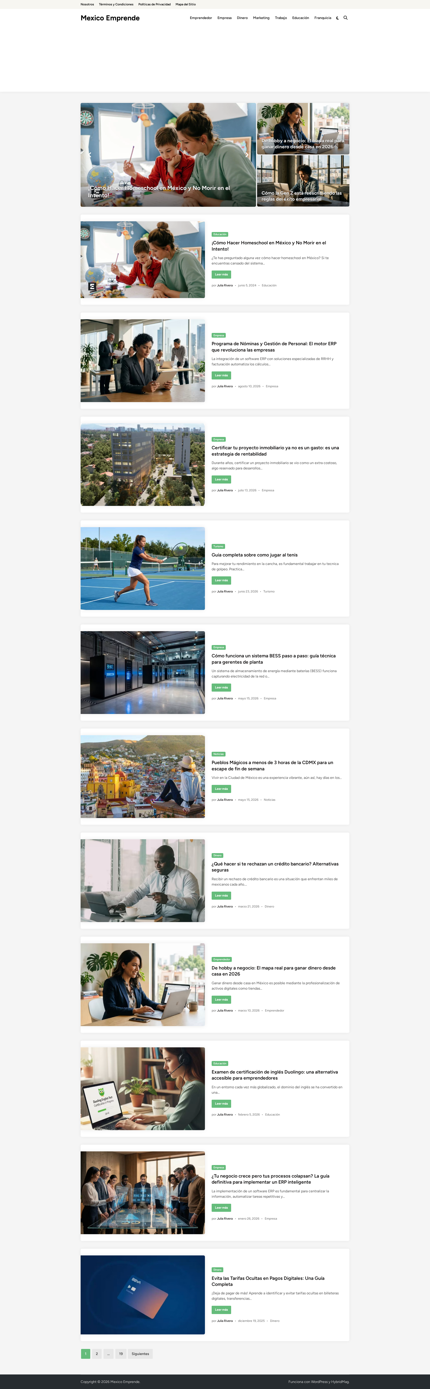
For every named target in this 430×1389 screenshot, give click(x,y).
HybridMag (340, 1382)
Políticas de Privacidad (154, 4)
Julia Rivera (225, 285)
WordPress (319, 1382)
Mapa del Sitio (186, 4)
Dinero (242, 18)
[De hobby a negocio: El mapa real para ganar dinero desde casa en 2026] (303, 128)
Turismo (218, 546)
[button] (89, 154)
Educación (300, 18)
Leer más (223, 275)
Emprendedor (201, 18)
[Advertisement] (215, 60)
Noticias (218, 754)
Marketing (261, 18)
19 (121, 1354)
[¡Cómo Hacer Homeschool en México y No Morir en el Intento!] (168, 155)
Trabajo (281, 18)
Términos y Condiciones (116, 4)
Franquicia (322, 18)
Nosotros (87, 4)
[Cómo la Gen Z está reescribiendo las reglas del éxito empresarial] (303, 181)
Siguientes (140, 1354)
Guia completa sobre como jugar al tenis (255, 555)
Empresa (224, 18)
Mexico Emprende (110, 18)
